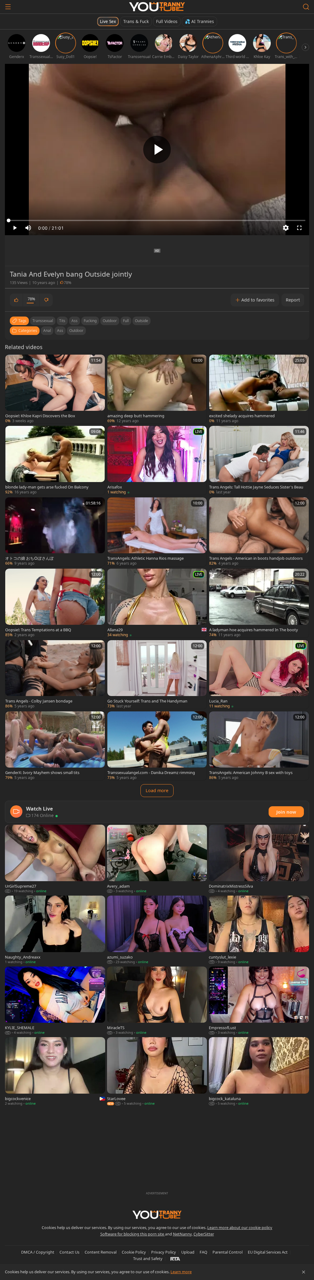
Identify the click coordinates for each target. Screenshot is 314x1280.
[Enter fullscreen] (299, 228)
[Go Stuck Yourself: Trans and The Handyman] (157, 674)
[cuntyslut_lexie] (259, 930)
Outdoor (76, 330)
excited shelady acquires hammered (242, 415)
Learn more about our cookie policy (239, 1227)
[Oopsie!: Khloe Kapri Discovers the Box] (55, 389)
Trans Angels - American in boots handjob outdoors (256, 558)
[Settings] (286, 228)
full (126, 320)
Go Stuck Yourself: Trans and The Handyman (147, 700)
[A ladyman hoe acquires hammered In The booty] (259, 603)
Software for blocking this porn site (132, 1234)
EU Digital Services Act (268, 1252)
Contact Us (69, 1252)
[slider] (157, 220)
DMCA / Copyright (37, 1252)
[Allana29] (157, 603)
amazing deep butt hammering (135, 415)
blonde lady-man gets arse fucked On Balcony (47, 486)
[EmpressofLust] (259, 1001)
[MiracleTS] (157, 1001)
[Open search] (306, 6)
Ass (60, 330)
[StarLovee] (157, 1071)
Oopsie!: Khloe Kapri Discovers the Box (40, 415)
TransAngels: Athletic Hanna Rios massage (145, 558)
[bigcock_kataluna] (259, 1071)
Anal (47, 330)
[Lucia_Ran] (259, 674)
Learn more (181, 1271)
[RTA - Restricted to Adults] (175, 1258)
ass (74, 320)
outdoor (110, 320)
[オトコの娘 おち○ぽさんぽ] (55, 531)
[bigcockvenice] (55, 1071)
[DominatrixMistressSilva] (259, 859)
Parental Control (228, 1252)
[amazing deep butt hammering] (157, 389)
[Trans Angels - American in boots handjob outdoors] (259, 531)
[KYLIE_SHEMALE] (55, 1001)
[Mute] (28, 228)
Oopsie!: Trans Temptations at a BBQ (38, 629)
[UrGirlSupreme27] (55, 859)
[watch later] (12, 362)
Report (293, 300)
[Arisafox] (157, 460)
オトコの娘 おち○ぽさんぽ (29, 558)
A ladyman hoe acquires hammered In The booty (253, 629)
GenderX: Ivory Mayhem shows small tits (42, 772)
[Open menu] (7, 6)
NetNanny (182, 1234)
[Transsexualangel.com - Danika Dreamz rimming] (157, 745)
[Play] (157, 149)
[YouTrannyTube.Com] (157, 6)
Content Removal (101, 1252)
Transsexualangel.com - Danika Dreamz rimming (151, 772)
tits (62, 320)
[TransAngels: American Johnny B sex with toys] (259, 745)
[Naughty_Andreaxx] (55, 930)
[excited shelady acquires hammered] (259, 389)
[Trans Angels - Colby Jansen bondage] (55, 674)
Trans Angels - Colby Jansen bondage (38, 700)
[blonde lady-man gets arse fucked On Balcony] (55, 460)
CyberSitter (203, 1234)
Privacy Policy (163, 1252)
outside (141, 320)
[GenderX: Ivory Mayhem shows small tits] (55, 745)
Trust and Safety (148, 1258)
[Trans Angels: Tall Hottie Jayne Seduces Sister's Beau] (259, 460)
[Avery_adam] (157, 859)
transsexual (43, 320)
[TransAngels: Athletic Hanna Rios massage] (157, 531)
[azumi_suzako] (157, 930)
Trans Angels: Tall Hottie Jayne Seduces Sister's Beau (256, 486)
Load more (157, 790)
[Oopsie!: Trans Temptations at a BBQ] (55, 603)
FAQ (203, 1252)
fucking (90, 320)
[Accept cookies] (303, 1272)
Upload (187, 1252)
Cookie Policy (134, 1252)
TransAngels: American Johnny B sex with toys (251, 772)
